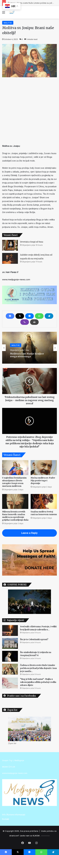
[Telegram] (49, 316)
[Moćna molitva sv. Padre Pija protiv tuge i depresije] (44, 467)
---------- (45, 835)
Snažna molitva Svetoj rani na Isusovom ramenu (44, 513)
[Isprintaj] (34, 322)
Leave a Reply (29, 532)
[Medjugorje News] (11, 12)
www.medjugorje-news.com (16, 279)
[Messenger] (29, 316)
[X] (19, 316)
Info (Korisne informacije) (13, 814)
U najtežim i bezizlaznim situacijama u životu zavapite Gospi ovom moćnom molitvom (14, 481)
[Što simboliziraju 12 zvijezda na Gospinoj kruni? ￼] (10, 656)
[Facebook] (10, 316)
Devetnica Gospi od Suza (31, 242)
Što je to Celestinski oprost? (34, 639)
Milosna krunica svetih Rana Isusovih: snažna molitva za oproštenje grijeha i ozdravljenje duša (15, 515)
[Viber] (24, 322)
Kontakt (5, 819)
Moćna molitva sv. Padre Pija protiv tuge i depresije (43, 480)
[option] (29, 348)
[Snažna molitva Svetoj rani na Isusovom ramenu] (44, 501)
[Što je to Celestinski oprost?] (10, 643)
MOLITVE (8, 23)
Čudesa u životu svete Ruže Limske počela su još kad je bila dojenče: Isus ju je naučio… (38, 668)
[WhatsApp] (39, 316)
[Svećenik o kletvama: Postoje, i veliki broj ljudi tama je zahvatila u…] (10, 630)
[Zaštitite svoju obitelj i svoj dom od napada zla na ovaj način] (10, 258)
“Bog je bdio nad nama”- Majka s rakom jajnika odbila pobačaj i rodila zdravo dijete (38, 682)
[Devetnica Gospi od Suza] (10, 245)
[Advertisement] (29, 110)
